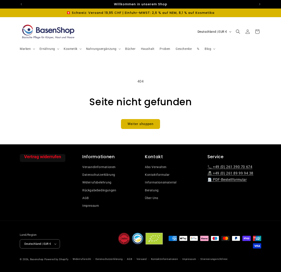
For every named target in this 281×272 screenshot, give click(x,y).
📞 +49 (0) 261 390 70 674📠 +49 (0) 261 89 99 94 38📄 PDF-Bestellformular (230, 173)
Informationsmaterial (161, 182)
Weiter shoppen (140, 124)
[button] (27, 48)
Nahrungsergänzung (101, 49)
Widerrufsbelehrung (97, 182)
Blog (208, 49)
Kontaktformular (157, 174)
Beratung (152, 190)
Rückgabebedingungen (99, 190)
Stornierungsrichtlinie (213, 259)
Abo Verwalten (156, 167)
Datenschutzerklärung (98, 174)
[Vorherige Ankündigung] (21, 4)
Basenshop (36, 259)
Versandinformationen (99, 167)
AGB (85, 198)
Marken (25, 49)
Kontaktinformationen (164, 259)
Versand (142, 259)
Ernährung (47, 49)
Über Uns (151, 198)
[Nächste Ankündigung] (260, 4)
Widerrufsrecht (82, 259)
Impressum (90, 205)
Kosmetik (70, 49)
